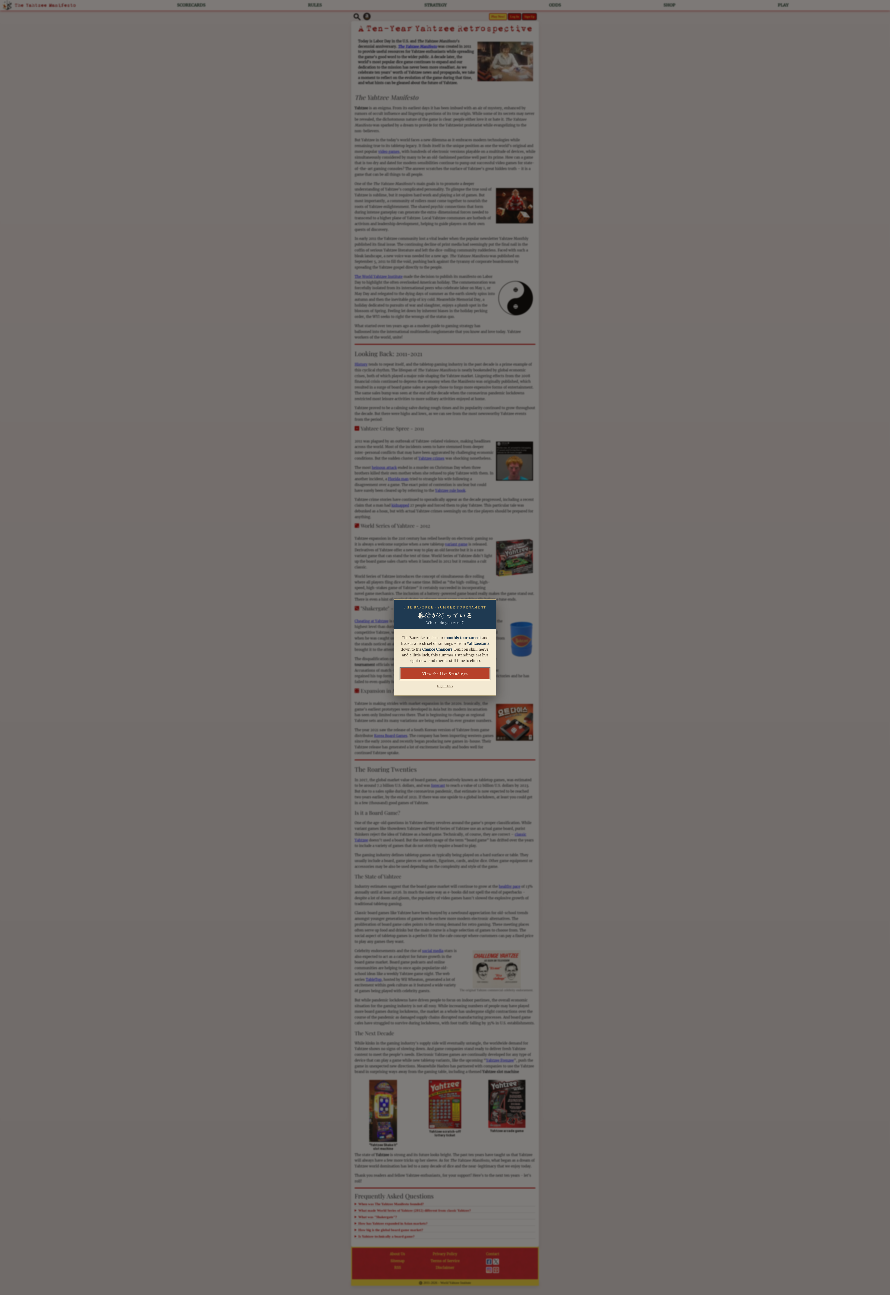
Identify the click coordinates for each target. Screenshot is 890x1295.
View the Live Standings (445, 673)
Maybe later (445, 686)
